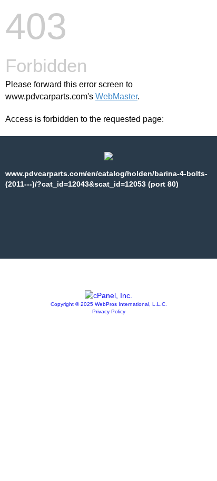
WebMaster (116, 96)
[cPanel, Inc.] (108, 295)
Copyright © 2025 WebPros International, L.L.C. (109, 304)
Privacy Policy (108, 311)
